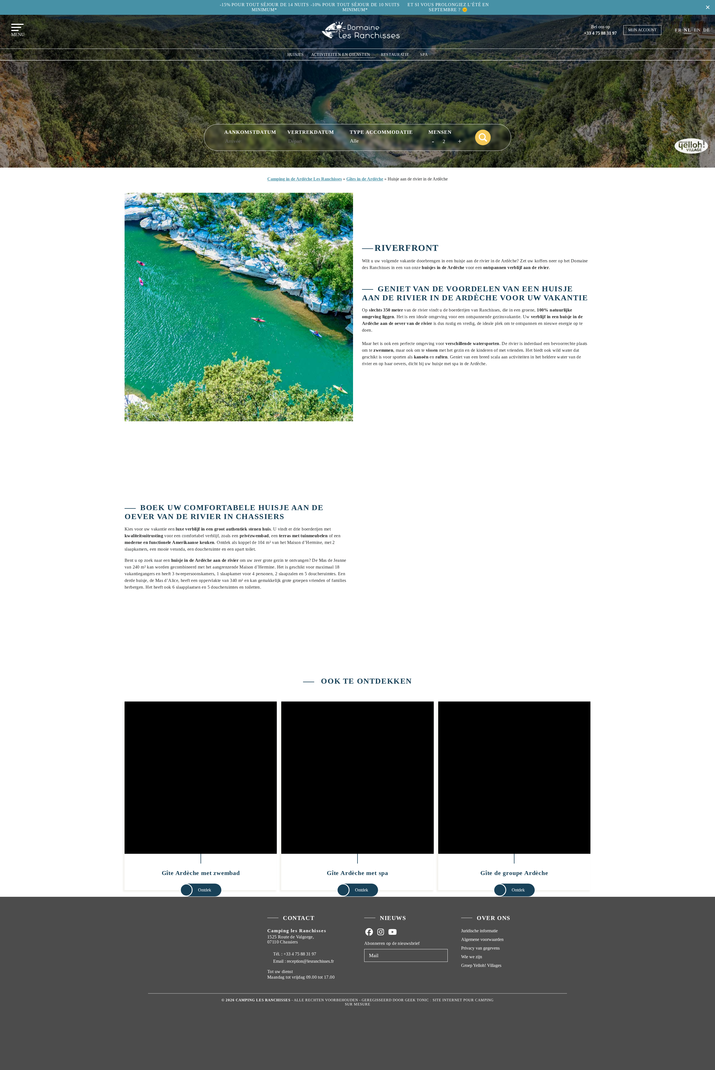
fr (678, 30)
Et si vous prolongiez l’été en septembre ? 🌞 (448, 7)
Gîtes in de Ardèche (364, 179)
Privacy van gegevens (480, 948)
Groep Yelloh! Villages (481, 965)
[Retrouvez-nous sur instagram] (380, 932)
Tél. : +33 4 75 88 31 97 (294, 954)
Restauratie (395, 55)
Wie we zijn (471, 956)
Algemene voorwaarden (482, 939)
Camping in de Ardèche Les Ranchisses (304, 179)
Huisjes (295, 55)
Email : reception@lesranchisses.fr (303, 961)
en (697, 30)
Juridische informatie (479, 930)
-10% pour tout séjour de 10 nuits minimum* (355, 7)
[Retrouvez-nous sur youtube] (392, 932)
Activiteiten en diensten (340, 55)
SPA (424, 55)
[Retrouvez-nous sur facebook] (369, 932)
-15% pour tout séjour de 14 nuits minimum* (264, 7)
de (707, 30)
